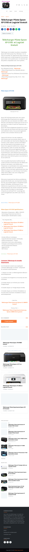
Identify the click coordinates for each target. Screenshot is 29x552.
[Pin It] (8, 29)
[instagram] (19, 5)
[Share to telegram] (19, 29)
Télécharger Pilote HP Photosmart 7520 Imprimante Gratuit (17, 453)
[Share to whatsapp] (16, 29)
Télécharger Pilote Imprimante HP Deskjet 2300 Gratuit (16, 425)
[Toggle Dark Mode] (22, 5)
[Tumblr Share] (13, 29)
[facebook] (17, 5)
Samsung (21, 11)
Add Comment (9, 321)
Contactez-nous (7, 534)
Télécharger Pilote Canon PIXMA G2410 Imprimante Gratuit (17, 439)
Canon (15, 11)
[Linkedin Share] (11, 29)
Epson (11, 11)
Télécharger (17, 68)
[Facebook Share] (2, 29)
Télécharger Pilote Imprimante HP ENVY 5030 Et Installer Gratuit (18, 480)
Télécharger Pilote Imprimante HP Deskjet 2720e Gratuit (16, 432)
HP (6, 11)
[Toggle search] (24, 5)
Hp (8, 423)
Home (5, 530)
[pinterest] (5, 542)
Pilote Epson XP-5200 (14, 202)
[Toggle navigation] (27, 5)
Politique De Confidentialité (10, 532)
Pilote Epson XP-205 (12, 254)
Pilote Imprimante (19, 550)
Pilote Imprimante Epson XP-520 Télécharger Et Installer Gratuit (16, 487)
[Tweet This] (5, 29)
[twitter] (10, 542)
